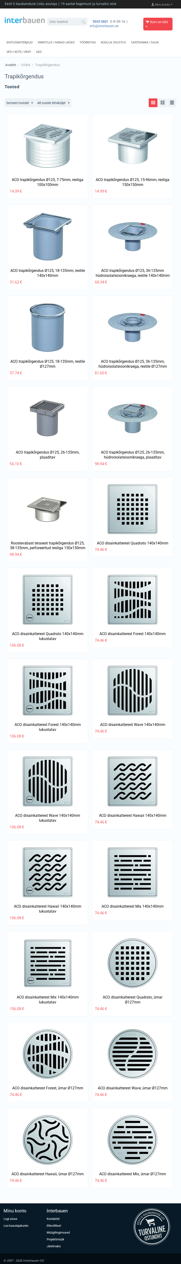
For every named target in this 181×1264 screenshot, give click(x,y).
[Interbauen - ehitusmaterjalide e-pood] (25, 19)
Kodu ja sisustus (113, 42)
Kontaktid (53, 1219)
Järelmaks (54, 1246)
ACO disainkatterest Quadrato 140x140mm (132, 543)
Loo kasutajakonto (16, 1225)
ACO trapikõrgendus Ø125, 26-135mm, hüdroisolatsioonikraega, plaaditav (133, 454)
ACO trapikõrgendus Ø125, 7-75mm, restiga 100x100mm (47, 182)
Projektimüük (55, 1239)
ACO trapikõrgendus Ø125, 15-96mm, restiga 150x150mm (132, 182)
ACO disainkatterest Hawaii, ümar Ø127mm (48, 1174)
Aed (39, 52)
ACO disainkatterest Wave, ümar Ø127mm (133, 1088)
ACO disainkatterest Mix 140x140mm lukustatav (48, 999)
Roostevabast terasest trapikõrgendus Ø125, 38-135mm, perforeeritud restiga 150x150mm (47, 545)
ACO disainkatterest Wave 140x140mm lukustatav (47, 818)
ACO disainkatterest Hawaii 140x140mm (132, 815)
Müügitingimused (58, 1232)
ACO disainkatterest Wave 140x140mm (132, 724)
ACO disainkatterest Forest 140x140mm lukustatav (48, 727)
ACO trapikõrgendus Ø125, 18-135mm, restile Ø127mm (47, 364)
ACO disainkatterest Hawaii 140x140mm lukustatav (47, 909)
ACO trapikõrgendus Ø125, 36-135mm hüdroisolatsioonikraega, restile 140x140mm (133, 273)
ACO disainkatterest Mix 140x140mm (133, 906)
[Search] (84, 22)
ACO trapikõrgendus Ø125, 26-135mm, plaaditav (47, 454)
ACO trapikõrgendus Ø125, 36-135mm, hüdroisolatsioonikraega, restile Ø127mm (133, 364)
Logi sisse (10, 1219)
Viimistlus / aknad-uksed (56, 42)
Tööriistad (88, 42)
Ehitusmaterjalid (20, 42)
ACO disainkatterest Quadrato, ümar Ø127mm (132, 999)
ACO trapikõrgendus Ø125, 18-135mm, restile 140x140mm (47, 273)
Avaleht (10, 65)
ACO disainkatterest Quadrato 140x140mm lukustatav (47, 636)
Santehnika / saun (145, 42)
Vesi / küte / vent (19, 52)
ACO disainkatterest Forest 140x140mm (132, 634)
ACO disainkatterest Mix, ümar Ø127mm (132, 1174)
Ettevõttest (54, 1225)
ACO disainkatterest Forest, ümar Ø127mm (47, 1088)
